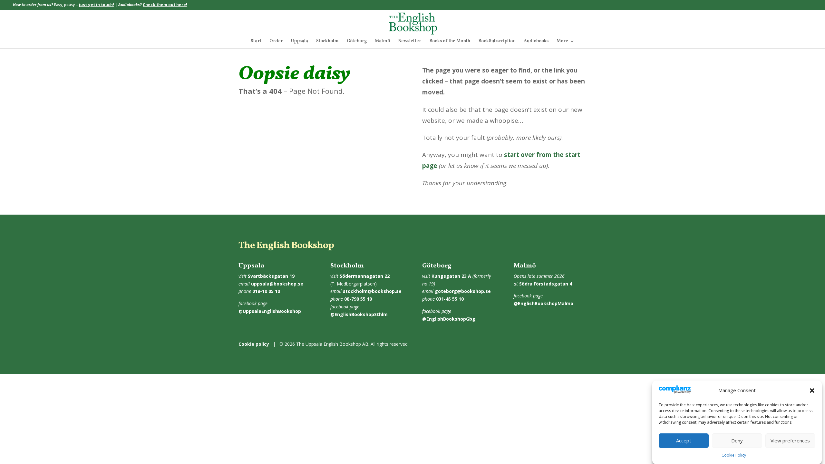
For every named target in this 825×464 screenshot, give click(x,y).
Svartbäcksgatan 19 (271, 276)
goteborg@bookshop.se (463, 291)
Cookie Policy (734, 455)
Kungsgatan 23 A (451, 276)
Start (256, 41)
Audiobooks (536, 41)
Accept (683, 441)
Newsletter (409, 41)
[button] (812, 390)
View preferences (790, 441)
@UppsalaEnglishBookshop (269, 311)
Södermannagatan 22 (365, 276)
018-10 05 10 (266, 291)
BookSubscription (497, 41)
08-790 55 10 (358, 299)
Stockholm (327, 41)
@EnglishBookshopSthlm (359, 314)
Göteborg (357, 41)
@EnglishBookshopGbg (448, 319)
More (562, 41)
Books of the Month (449, 41)
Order (276, 41)
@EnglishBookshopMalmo (543, 303)
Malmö (382, 41)
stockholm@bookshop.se (372, 291)
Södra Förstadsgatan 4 (545, 284)
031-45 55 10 (450, 299)
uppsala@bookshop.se (277, 284)
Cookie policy (253, 344)
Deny (737, 441)
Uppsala (299, 41)
